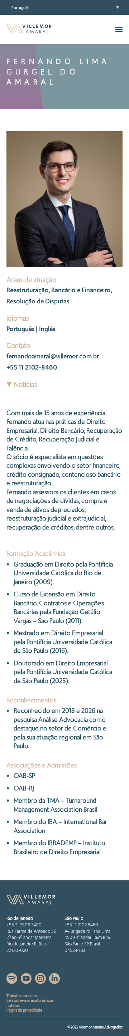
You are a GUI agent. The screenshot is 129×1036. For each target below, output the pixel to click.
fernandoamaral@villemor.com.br (52, 356)
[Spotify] (12, 982)
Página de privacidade (24, 1010)
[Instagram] (41, 982)
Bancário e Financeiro (81, 289)
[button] (64, 7)
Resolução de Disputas (38, 301)
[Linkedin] (54, 982)
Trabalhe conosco (21, 996)
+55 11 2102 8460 (81, 925)
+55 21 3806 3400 (24, 925)
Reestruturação (27, 289)
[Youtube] (27, 982)
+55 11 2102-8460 (31, 367)
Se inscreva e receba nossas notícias (30, 1003)
